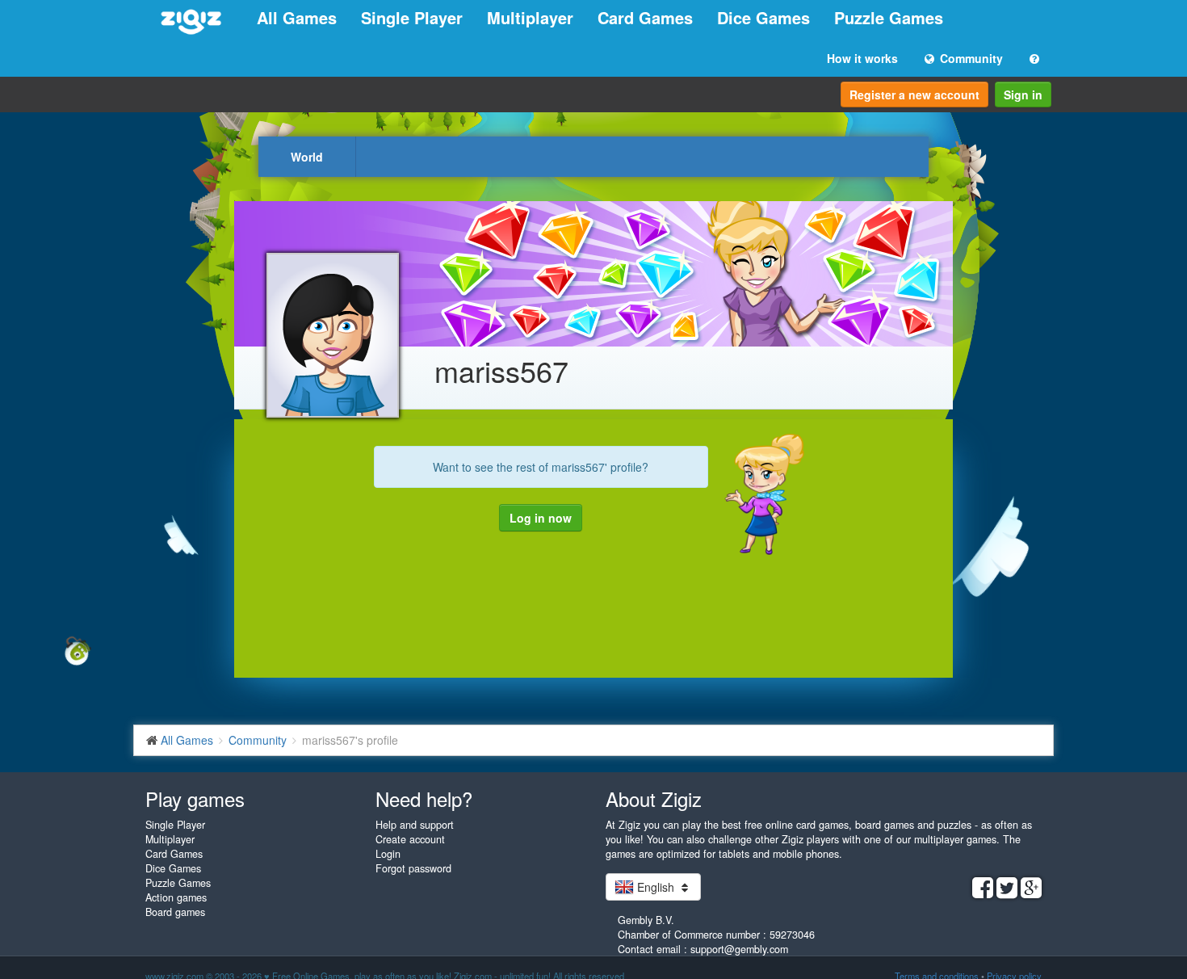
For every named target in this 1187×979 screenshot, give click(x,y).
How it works (862, 58)
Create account (410, 839)
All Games (297, 17)
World (307, 157)
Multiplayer (530, 17)
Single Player (412, 17)
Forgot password (413, 868)
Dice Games (763, 17)
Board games (175, 912)
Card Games (645, 17)
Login (388, 854)
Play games (195, 798)
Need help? (423, 798)
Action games (176, 897)
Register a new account (914, 94)
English (655, 887)
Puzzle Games (888, 17)
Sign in (1023, 94)
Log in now (541, 518)
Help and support (414, 824)
